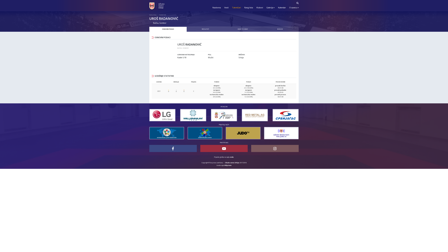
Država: (242, 55)
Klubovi (259, 7)
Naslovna (216, 7)
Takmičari (236, 7)
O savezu (293, 7)
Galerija (270, 7)
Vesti (226, 7)
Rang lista (248, 7)
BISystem (228, 165)
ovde (232, 157)
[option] (162, 115)
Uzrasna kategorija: (186, 55)
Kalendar (282, 7)
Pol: (209, 55)
